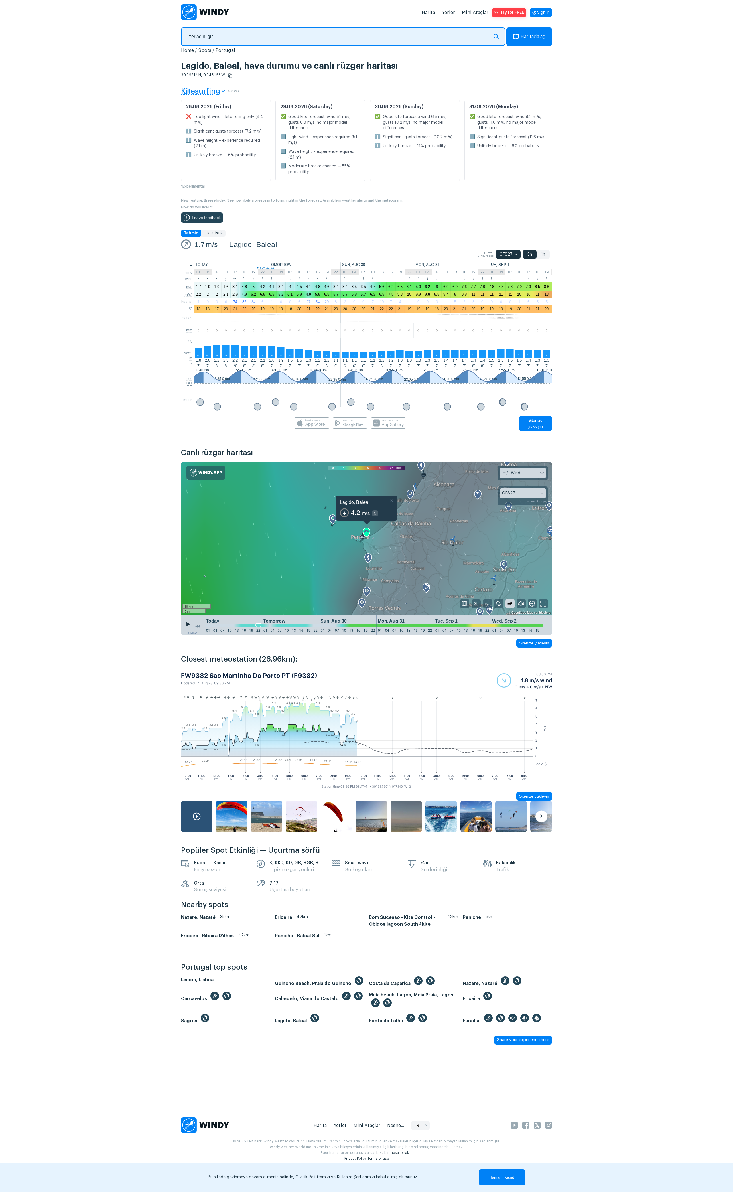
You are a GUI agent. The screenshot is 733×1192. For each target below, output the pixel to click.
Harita (428, 12)
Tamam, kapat (502, 1177)
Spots (204, 50)
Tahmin (191, 233)
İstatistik (214, 233)
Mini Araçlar (475, 12)
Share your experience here (523, 1040)
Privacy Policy (355, 1158)
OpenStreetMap (522, 612)
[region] (366, 538)
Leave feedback (206, 217)
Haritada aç (533, 36)
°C (190, 309)
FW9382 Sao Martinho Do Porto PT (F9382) (249, 675)
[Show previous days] (197, 626)
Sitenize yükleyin (535, 423)
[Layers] (464, 603)
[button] (230, 75)
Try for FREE (512, 13)
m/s (212, 244)
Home (187, 50)
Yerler (448, 12)
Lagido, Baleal (253, 244)
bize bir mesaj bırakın (394, 1152)
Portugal (225, 50)
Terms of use (378, 1158)
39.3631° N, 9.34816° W (203, 75)
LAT (189, 383)
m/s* (188, 294)
